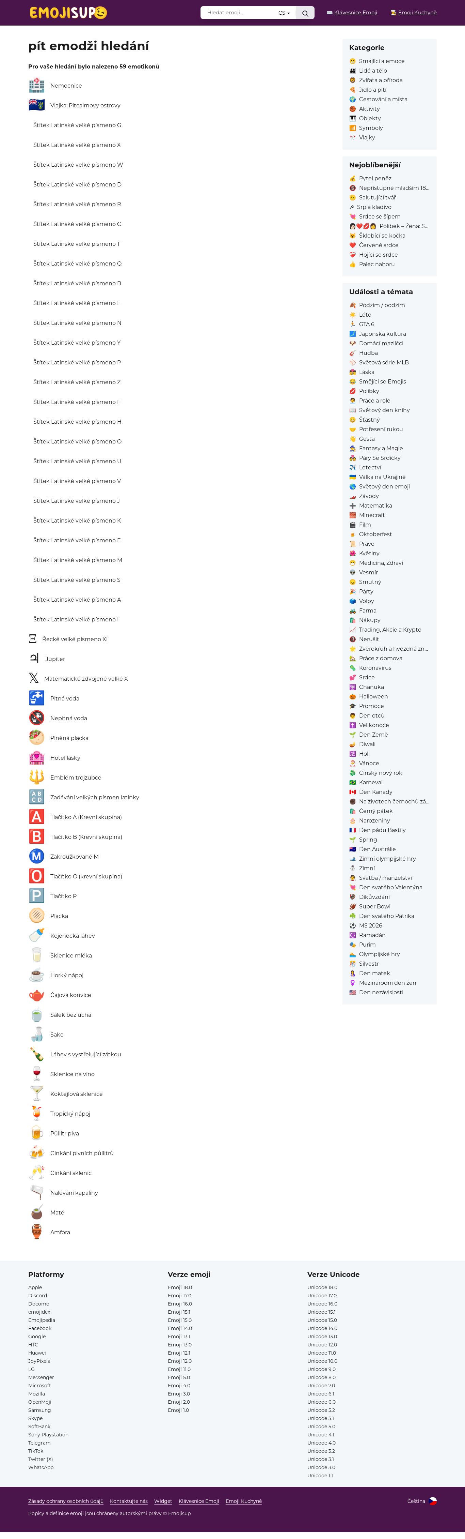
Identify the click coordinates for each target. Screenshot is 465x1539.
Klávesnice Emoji (199, 1501)
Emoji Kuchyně (244, 1501)
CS (282, 13)
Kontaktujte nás (129, 1501)
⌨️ (351, 12)
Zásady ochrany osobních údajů (65, 1501)
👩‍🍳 (413, 12)
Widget (163, 1501)
